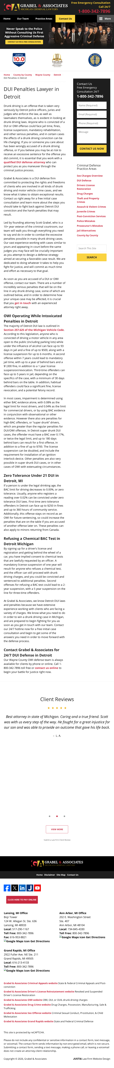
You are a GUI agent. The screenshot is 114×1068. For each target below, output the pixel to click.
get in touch (23, 303)
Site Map (61, 874)
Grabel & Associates (35, 1058)
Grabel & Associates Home (36, 7)
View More (57, 829)
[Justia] (29, 888)
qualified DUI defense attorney (24, 162)
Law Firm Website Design (91, 1058)
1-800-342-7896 (94, 11)
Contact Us (65, 18)
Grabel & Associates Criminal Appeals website (31, 983)
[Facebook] (7, 888)
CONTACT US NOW (92, 148)
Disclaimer (49, 874)
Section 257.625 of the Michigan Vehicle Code (34, 330)
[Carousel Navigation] (57, 816)
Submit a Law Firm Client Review (57, 840)
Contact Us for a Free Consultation (24, 42)
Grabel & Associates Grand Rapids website (28, 1021)
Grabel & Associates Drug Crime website (27, 1004)
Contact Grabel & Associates (90, 7)
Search (92, 257)
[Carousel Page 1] (49, 816)
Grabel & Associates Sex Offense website (27, 1013)
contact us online (46, 668)
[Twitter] (14, 888)
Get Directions (40, 941)
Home (6, 18)
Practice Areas (43, 18)
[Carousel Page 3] (64, 816)
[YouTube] (37, 888)
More (108, 18)
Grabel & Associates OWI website (23, 1000)
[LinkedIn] (22, 888)
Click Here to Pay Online (22, 899)
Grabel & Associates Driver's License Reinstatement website (39, 991)
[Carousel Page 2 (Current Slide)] (57, 816)
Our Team (23, 18)
